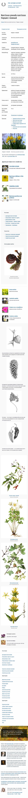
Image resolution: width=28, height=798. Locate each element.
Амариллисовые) (15, 44)
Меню (17, 7)
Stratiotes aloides (13, 316)
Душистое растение (6, 693)
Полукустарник (5, 683)
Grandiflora (19, 307)
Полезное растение (6, 714)
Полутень (15, 128)
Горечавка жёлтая (14, 626)
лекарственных (17, 773)
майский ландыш (11, 781)
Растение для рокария (6, 710)
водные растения (15, 223)
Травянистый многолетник (19, 118)
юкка (15, 783)
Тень (3, 722)
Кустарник (4, 685)
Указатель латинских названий (13, 234)
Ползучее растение (6, 695)
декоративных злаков (9, 773)
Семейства (10, 5)
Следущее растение (6, 29)
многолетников (20, 771)
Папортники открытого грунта (12, 217)
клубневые (20, 115)
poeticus (11, 198)
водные (8, 662)
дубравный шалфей (21, 783)
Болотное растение (6, 697)
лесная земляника (10, 783)
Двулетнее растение (6, 679)
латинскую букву (21, 154)
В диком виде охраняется (7, 712)
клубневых (12, 774)
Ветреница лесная (14, 539)
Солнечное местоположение (19, 126)
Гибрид (3, 687)
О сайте (15, 794)
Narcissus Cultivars (14, 176)
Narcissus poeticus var (15, 196)
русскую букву (11, 156)
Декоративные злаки (10, 219)
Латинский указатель (17, 5)
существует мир (10, 743)
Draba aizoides (12, 289)
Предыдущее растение (21, 29)
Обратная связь (10, 794)
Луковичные (14, 115)
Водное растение (5, 704)
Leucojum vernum (14, 166)
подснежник (17, 781)
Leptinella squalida (13, 298)
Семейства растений (10, 238)
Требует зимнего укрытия (7, 706)
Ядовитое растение (17, 122)
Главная (2, 22)
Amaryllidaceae (14, 42)
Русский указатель (11, 7)
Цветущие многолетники (11, 216)
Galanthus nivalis (14, 186)
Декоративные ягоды (6, 708)
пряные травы (17, 221)
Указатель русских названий (12, 236)
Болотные (8, 223)
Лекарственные (9, 221)
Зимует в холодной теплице (7, 716)
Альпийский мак (4, 781)
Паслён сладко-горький (14, 495)
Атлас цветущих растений (14, 3)
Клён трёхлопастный (14, 583)
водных (2, 774)
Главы (19, 794)
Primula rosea (12, 307)
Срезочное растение (17, 120)
